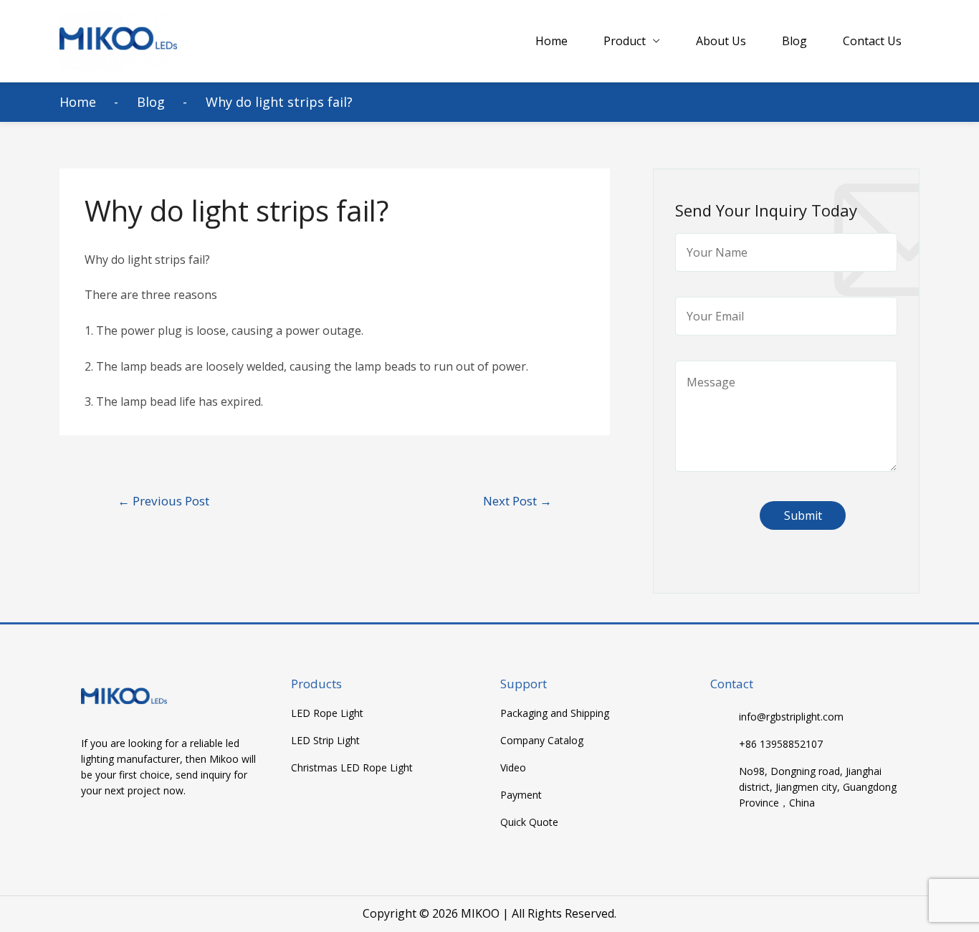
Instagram (177, 832)
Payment (521, 795)
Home (551, 41)
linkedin (149, 832)
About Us (721, 41)
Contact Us (872, 41)
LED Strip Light (325, 740)
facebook (93, 832)
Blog (794, 41)
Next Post (517, 501)
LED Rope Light (327, 713)
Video (513, 767)
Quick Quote (529, 822)
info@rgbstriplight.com (791, 716)
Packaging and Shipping (554, 713)
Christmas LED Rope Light (352, 767)
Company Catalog (541, 740)
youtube (121, 832)
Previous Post (163, 501)
